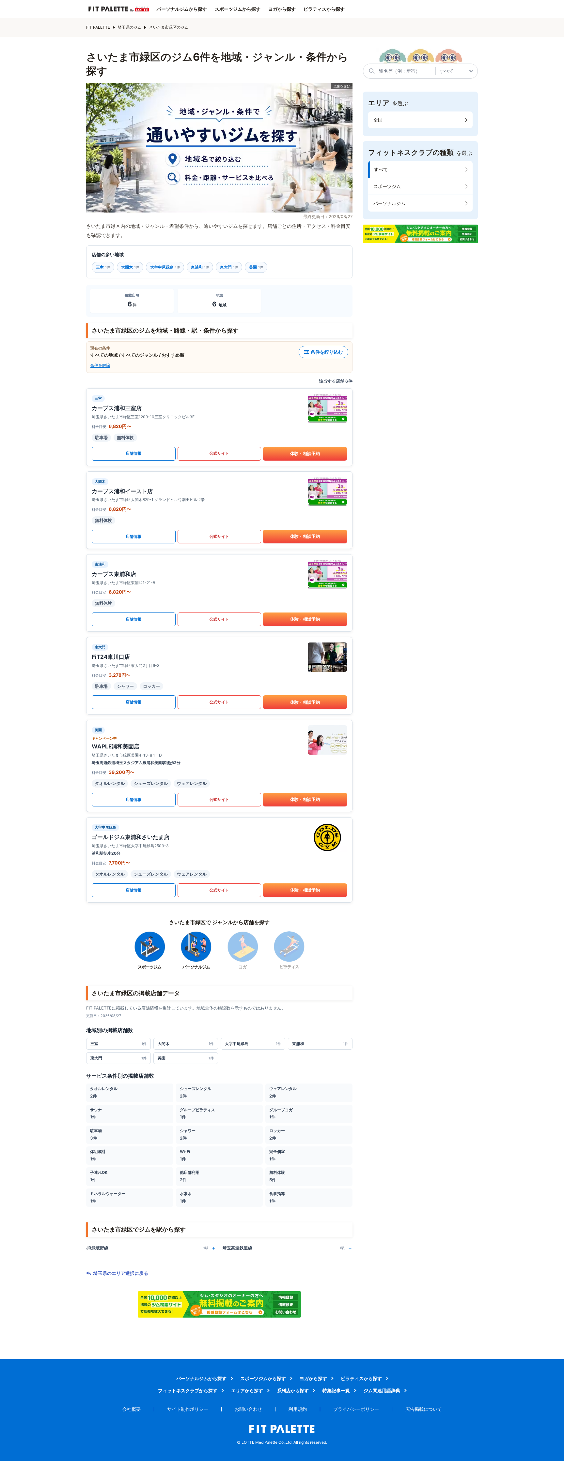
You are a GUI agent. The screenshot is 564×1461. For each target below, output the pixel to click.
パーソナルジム (389, 203)
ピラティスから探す (324, 9)
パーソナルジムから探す (182, 9)
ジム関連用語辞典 (382, 1390)
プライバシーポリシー (356, 1409)
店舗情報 (133, 453)
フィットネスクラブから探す (187, 1390)
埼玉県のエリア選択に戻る (120, 1273)
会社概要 (131, 1409)
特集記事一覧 (336, 1390)
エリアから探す (247, 1390)
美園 (256, 267)
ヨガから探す (282, 9)
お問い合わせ (248, 1409)
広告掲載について (423, 1409)
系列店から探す (293, 1390)
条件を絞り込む (327, 352)
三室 (103, 267)
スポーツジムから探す (237, 9)
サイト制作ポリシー (187, 1409)
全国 (378, 120)
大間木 (130, 267)
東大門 (229, 267)
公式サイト (219, 453)
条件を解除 (100, 365)
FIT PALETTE (98, 27)
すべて (381, 169)
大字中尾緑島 (165, 267)
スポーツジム (387, 186)
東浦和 (200, 267)
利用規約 (298, 1409)
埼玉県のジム (129, 27)
